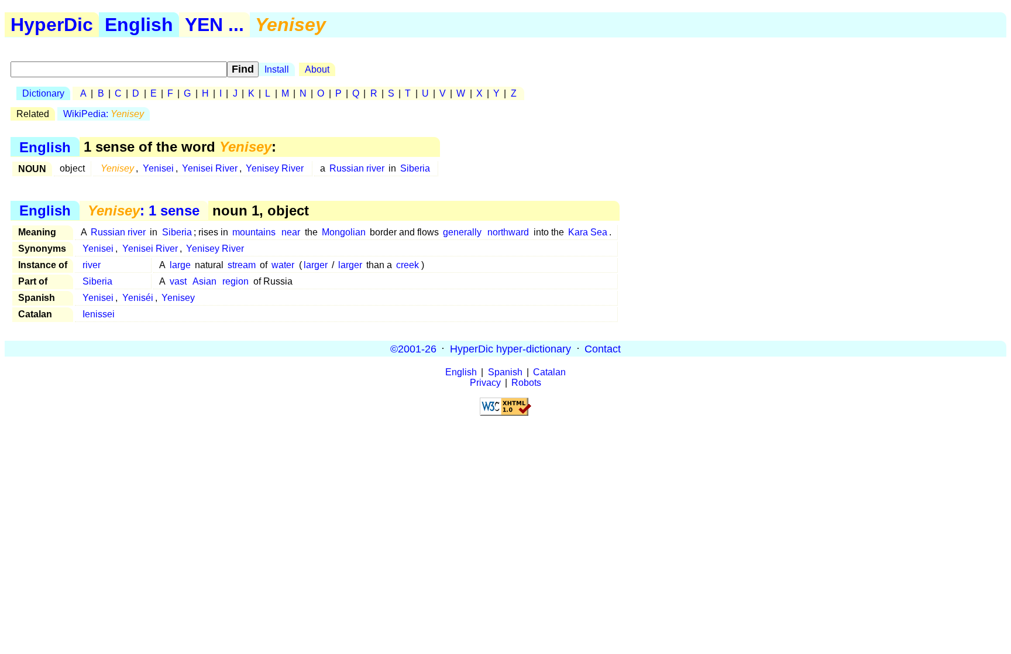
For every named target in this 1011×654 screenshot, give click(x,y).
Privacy (485, 383)
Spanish (505, 372)
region (235, 281)
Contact (602, 348)
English (139, 24)
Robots (526, 383)
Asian (204, 281)
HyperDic (52, 24)
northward (508, 232)
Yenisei (158, 168)
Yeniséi (137, 298)
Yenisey (178, 298)
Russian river (356, 168)
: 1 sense (144, 210)
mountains (254, 232)
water (282, 265)
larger (316, 265)
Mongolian (344, 232)
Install (276, 69)
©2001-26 (413, 348)
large (180, 265)
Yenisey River (275, 168)
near (290, 232)
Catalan (549, 372)
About (317, 69)
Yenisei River (210, 168)
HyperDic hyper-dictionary (510, 348)
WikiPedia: (103, 114)
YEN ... (214, 24)
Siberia (415, 168)
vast (178, 281)
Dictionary (43, 93)
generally (462, 232)
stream (242, 265)
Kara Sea (587, 232)
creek (407, 265)
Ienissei (98, 314)
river (91, 265)
